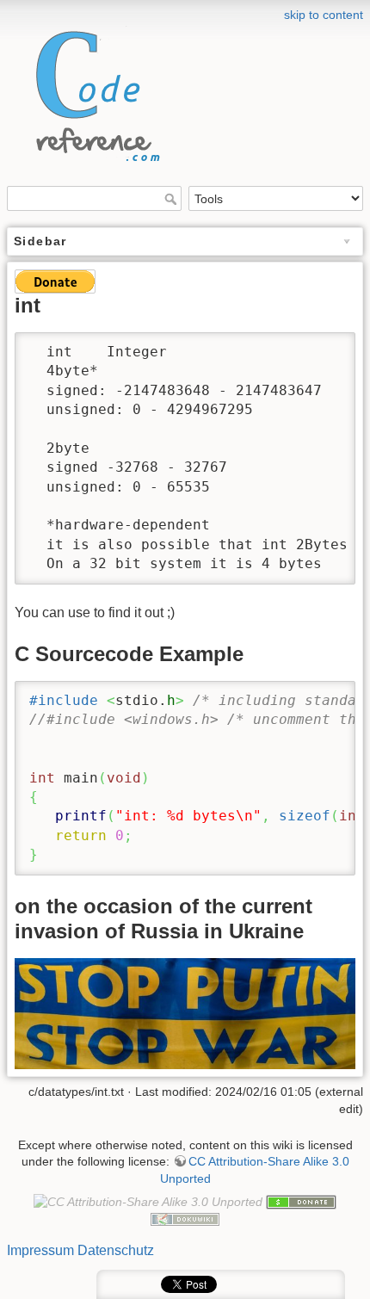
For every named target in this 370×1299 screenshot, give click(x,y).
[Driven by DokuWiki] (185, 1218)
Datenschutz (115, 1250)
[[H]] (93, 91)
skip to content (323, 15)
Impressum (40, 1250)
